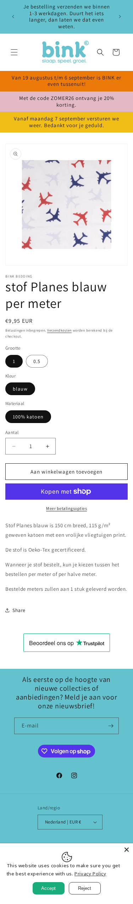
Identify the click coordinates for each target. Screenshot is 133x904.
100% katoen (28, 417)
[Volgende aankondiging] (120, 16)
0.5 (36, 361)
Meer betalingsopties (66, 508)
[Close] (126, 849)
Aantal (11, 432)
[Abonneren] (110, 726)
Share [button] (19, 610)
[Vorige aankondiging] (13, 16)
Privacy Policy (90, 873)
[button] (14, 52)
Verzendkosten (59, 330)
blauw (20, 389)
